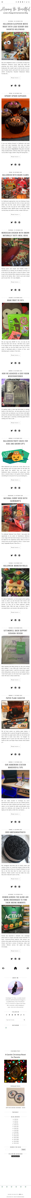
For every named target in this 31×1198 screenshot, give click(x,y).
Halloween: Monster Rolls (15, 565)
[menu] (2, 2)
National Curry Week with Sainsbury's (15, 499)
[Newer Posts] (3, 968)
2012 (15, 1143)
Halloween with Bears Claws (15, 174)
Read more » (15, 77)
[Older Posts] (27, 968)
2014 (15, 1139)
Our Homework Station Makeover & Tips (15, 766)
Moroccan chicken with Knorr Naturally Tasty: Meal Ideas (15, 234)
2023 (15, 1123)
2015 (15, 1137)
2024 (15, 1121)
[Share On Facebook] (15, 85)
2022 (15, 1124)
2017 (15, 1134)
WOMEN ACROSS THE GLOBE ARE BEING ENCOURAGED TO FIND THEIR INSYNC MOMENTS (15, 900)
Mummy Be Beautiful (13, 1194)
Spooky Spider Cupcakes (15, 95)
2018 (15, 1132)
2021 (15, 1126)
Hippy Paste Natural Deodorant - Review (15, 1107)
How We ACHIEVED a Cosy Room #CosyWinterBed (15, 374)
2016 (15, 1135)
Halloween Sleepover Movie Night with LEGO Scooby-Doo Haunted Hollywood (15, 26)
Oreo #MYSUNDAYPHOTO (15, 832)
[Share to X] (11, 85)
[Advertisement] (18, 1162)
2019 (15, 1130)
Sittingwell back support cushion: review (15, 632)
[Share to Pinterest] (19, 85)
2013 (15, 1141)
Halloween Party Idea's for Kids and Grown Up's (15, 442)
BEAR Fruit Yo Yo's (15, 300)
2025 (15, 1119)
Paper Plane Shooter (15, 698)
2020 (15, 1128)
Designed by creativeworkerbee (15, 1196)
